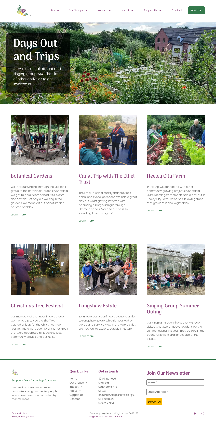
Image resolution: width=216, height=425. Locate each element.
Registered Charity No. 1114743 (105, 416)
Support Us (150, 10)
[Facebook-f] (195, 413)
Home (55, 10)
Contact (177, 10)
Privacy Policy (19, 413)
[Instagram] (202, 413)
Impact (102, 10)
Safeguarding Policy (23, 416)
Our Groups (76, 10)
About (125, 10)
